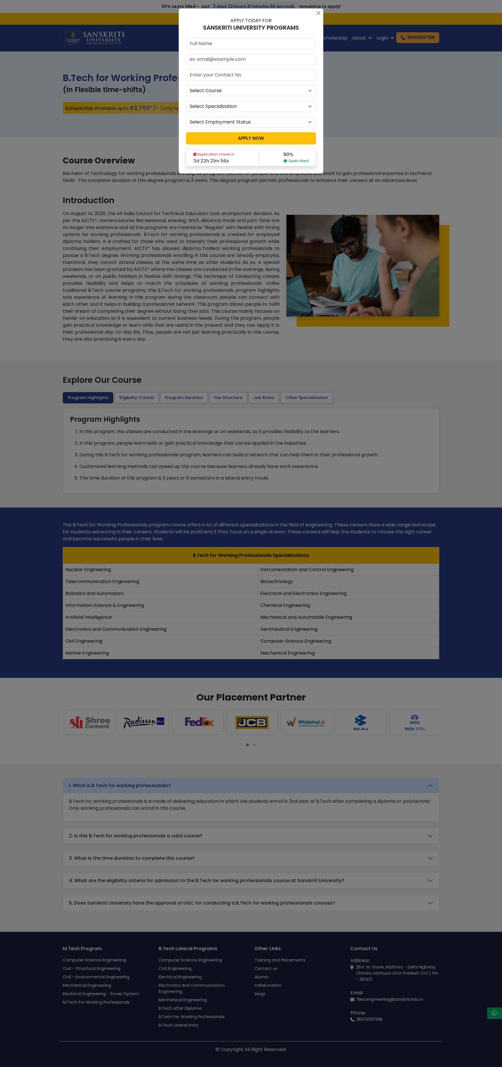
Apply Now (251, 138)
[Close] (318, 13)
